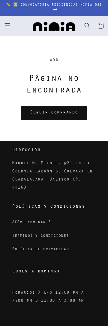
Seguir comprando (54, 112)
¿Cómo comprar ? (31, 223)
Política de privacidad (40, 250)
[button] (7, 25)
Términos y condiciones (40, 236)
